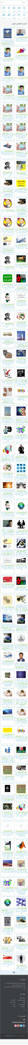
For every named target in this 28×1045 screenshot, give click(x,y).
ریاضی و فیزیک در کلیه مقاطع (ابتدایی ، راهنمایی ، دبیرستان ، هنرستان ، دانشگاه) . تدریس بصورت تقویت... (7, 772)
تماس (14, 1006)
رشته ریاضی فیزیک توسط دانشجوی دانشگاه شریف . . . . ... (21, 507)
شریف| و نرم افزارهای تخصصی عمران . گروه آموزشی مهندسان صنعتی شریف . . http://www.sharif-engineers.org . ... (21, 828)
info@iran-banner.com (18, 1022)
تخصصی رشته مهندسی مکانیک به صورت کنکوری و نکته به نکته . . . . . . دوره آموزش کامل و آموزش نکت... (21, 224)
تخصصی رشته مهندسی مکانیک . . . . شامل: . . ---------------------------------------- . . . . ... (7, 205)
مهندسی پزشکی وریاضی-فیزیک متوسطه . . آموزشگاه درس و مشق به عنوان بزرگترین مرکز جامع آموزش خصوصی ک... (7, 357)
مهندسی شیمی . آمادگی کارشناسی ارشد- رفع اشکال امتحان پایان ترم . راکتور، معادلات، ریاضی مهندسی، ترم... (7, 865)
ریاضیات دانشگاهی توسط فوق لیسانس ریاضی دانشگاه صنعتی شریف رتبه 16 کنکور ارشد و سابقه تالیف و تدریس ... (7, 658)
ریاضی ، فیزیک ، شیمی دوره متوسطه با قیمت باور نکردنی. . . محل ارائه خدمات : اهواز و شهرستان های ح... (21, 526)
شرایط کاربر (8, 983)
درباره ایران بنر (22, 998)
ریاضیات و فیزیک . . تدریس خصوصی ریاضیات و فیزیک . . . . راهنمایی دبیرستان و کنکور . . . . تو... (7, 375)
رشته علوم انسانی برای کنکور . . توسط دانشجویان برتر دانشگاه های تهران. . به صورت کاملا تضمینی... (21, 922)
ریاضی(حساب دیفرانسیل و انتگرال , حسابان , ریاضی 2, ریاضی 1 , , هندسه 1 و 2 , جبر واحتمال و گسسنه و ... (7, 828)
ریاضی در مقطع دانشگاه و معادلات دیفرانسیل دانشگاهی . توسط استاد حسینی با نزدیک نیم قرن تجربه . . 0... (7, 733)
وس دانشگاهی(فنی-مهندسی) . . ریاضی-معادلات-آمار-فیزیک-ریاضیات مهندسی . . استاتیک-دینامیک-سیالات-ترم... (7, 470)
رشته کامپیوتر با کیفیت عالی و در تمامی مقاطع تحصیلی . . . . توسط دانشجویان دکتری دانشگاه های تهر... (21, 905)
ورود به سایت (12, 1002)
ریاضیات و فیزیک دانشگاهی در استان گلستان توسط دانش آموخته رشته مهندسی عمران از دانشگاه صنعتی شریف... (7, 885)
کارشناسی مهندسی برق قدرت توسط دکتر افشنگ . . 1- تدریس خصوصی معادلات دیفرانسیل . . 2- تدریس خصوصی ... (7, 281)
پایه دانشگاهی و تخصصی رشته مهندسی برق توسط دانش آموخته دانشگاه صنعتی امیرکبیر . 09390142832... (7, 678)
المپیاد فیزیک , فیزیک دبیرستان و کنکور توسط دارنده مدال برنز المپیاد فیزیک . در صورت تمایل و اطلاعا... (8, 714)
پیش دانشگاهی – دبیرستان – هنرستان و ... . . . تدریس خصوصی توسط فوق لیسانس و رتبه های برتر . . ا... (21, 185)
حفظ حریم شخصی (19, 985)
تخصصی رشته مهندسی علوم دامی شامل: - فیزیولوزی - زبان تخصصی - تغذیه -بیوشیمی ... (21, 261)
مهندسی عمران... (21, 72)
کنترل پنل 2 (13, 1000)
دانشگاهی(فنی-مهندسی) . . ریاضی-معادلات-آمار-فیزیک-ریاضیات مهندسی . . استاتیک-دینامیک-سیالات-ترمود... (21, 298)
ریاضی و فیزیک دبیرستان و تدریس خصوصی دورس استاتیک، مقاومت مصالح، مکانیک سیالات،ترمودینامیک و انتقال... (21, 752)
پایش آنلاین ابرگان (9, 1035)
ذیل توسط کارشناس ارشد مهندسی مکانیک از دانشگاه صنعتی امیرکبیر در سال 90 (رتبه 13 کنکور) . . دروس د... (7, 432)
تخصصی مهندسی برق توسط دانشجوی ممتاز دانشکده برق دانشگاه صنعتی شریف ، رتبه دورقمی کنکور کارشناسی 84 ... (21, 942)
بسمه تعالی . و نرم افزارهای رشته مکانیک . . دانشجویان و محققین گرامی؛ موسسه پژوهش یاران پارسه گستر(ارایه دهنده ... (21, 130)
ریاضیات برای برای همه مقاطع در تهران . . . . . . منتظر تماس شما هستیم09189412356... (21, 393)
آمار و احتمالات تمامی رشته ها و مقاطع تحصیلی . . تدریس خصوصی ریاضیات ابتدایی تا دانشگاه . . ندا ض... (21, 53)
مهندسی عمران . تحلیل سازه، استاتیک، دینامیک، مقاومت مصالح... (7, 54)
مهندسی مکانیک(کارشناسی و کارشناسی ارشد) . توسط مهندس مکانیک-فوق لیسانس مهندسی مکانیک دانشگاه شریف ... (21, 640)
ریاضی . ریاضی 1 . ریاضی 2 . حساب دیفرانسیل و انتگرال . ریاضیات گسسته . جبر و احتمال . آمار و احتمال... (21, 111)
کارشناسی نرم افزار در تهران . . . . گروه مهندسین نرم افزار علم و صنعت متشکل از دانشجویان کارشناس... (21, 961)
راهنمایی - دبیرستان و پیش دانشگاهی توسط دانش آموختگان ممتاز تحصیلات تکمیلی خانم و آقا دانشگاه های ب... (7, 563)
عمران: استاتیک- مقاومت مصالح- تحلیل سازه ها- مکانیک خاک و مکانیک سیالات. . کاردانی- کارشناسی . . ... (21, 241)
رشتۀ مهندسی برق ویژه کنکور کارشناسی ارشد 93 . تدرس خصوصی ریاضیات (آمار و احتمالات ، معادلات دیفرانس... (21, 771)
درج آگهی (23, 1006)
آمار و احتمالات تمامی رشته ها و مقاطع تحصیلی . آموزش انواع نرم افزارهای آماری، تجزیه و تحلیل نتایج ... (7, 147)
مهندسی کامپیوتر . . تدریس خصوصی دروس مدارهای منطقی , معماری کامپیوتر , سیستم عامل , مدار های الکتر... (7, 582)
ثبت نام (13, 1004)
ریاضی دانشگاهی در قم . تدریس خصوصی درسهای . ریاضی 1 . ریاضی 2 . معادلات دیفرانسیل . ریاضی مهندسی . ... (21, 809)
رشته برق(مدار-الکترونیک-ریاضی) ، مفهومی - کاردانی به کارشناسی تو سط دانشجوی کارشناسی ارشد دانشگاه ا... (7, 924)
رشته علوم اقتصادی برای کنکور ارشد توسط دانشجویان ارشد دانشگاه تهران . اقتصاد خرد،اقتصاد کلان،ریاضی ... (7, 848)
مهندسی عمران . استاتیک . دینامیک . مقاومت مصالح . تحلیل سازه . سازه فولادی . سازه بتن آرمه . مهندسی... (21, 92)
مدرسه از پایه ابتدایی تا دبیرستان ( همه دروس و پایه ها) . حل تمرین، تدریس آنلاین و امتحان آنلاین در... (21, 34)
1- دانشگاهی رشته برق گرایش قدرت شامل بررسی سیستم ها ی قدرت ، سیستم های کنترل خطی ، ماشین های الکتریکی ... (21, 848)
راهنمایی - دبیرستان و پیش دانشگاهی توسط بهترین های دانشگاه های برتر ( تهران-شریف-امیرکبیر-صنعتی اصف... (7, 300)
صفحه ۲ (14, 971)
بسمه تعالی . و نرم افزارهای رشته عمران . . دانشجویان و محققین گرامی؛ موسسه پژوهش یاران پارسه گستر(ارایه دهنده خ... (7, 130)
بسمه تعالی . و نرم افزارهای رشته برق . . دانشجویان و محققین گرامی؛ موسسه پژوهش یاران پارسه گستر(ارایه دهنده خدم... (21, 149)
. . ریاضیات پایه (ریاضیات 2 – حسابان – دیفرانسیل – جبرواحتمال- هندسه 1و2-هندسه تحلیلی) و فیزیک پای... (21, 865)
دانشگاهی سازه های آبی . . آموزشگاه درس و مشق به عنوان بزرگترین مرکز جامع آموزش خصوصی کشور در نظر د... (21, 356)
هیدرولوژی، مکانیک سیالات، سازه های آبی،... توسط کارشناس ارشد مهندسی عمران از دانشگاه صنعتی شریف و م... (21, 488)
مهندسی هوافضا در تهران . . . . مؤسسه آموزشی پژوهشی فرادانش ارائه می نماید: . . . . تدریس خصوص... (7, 959)
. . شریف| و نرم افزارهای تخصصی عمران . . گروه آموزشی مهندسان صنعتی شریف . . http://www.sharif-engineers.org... (7, 414)
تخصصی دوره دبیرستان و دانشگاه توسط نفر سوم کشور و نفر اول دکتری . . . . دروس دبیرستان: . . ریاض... (21, 563)
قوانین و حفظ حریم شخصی (21, 1001)
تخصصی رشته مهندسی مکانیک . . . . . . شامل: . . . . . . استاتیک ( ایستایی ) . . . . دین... (7, 262)
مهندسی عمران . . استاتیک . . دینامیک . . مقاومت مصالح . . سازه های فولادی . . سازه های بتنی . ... (7, 73)
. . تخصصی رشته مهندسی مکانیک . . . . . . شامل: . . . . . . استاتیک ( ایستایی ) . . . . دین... (7, 168)
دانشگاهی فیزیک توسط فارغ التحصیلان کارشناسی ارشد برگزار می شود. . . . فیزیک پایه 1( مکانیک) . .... (21, 583)
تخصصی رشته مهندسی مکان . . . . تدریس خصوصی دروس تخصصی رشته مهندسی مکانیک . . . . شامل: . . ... (7, 224)
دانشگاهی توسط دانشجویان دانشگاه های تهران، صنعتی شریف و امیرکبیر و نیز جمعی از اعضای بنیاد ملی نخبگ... (21, 470)
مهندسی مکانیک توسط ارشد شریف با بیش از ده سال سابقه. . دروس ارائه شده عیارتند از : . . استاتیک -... (7, 602)
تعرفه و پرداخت (22, 1004)
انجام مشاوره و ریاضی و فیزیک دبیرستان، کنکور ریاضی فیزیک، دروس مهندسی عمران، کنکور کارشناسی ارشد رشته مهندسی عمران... (21, 734)
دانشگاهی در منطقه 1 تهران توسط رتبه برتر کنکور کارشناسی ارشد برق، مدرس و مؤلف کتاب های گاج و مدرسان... (21, 431)
